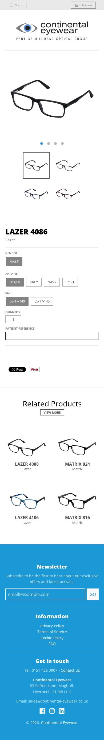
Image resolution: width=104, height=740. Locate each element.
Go (93, 594)
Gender (11, 253)
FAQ (52, 643)
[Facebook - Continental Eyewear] (42, 711)
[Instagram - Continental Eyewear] (52, 711)
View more (52, 412)
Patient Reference (19, 328)
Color (10, 272)
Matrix (77, 468)
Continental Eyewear (59, 722)
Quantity (13, 312)
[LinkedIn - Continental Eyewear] (61, 711)
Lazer (10, 239)
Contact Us (70, 670)
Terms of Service (52, 631)
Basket (85, 5)
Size (8, 293)
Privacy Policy (52, 625)
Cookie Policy (52, 637)
